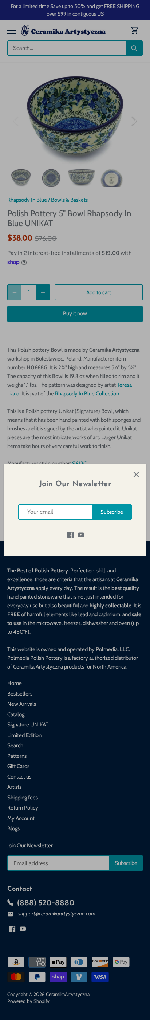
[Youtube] (81, 534)
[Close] (136, 474)
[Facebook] (70, 534)
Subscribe (111, 512)
